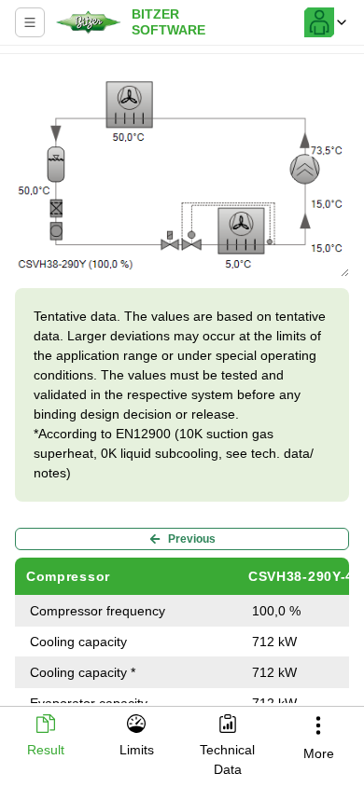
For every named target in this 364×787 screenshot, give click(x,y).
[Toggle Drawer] (30, 22)
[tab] (45, 737)
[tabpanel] (182, 382)
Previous (192, 538)
